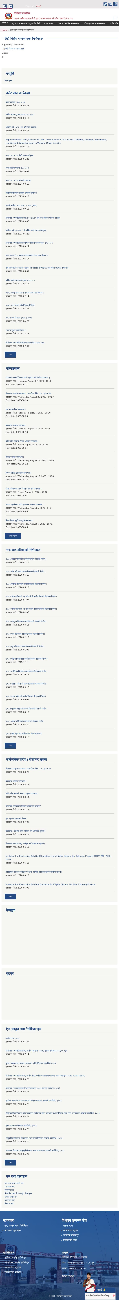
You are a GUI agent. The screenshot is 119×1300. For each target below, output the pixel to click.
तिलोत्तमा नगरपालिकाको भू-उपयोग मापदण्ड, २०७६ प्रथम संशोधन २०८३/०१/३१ (36, 1050)
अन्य (10, 354)
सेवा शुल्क (28, 1193)
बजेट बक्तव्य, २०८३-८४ (15, 102)
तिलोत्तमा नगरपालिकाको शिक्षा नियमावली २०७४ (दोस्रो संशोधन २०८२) (33, 1088)
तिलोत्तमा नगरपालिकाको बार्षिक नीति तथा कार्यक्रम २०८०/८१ (29, 243)
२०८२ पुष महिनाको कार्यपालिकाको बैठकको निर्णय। (25, 646)
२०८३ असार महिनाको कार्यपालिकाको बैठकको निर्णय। (26, 559)
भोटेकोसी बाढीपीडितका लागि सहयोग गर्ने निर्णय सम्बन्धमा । (28, 377)
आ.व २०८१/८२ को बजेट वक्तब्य (18, 180)
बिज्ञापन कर (9, 1203)
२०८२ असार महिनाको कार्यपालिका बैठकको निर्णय (24, 721)
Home (4, 30)
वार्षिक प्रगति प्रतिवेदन (15, 1257)
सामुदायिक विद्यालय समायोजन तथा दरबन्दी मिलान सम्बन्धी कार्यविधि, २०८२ (34, 1138)
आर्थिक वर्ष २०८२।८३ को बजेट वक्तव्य (21, 127)
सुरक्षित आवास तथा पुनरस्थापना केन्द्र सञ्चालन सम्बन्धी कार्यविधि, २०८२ (34, 1100)
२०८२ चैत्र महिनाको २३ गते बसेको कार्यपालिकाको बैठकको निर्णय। (31, 596)
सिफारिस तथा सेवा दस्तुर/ (15, 1193)
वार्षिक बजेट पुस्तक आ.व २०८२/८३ (19, 114)
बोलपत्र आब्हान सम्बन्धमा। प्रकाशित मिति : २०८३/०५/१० (23, 23)
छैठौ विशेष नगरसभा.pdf (14, 48)
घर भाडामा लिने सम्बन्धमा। (61, 23)
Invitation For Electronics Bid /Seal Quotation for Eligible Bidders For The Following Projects (50, 884)
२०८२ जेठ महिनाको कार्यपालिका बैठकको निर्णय (24, 733)
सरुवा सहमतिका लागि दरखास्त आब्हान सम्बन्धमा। (25, 504)
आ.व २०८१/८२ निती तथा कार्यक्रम (19, 155)
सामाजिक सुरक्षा (70, 1230)
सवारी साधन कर (11, 1197)
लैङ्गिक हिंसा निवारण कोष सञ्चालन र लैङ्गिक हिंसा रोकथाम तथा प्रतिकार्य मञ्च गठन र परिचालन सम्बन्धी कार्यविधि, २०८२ (53, 1113)
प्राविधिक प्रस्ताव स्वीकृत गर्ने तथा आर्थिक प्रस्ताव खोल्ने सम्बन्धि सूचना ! (34, 872)
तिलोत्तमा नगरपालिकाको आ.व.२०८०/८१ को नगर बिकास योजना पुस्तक (33, 218)
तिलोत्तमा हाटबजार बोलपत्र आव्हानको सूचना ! (23, 806)
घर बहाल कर (10, 1186)
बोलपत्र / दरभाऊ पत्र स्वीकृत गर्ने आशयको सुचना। (26, 831)
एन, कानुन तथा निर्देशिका (16, 1225)
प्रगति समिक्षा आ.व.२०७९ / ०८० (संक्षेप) (21, 205)
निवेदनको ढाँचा (70, 1240)
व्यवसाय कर (9, 1190)
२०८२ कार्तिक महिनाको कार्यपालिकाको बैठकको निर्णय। (27, 671)
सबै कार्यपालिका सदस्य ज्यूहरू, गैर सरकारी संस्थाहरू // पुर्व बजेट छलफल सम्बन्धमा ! (38, 268)
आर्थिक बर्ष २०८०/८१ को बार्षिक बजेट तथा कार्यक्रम (26, 230)
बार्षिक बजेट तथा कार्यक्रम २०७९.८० (20, 280)
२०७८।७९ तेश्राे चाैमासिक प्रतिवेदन (20, 305)
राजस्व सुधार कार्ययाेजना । (16, 330)
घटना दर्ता (68, 1225)
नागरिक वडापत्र (71, 1235)
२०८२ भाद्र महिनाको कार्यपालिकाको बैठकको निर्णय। (26, 696)
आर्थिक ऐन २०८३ (12, 1038)
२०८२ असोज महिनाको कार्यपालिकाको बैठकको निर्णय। (26, 684)
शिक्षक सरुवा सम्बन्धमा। (15, 457)
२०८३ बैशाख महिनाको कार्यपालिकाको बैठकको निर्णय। (26, 584)
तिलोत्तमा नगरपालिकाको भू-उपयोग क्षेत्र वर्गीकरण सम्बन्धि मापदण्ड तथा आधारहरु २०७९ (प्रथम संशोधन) (45, 1075)
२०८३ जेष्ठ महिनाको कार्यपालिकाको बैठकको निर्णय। (25, 571)
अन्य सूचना (13, 536)
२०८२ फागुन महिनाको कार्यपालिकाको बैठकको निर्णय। (26, 621)
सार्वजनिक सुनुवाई (12, 1267)
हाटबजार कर (10, 1200)
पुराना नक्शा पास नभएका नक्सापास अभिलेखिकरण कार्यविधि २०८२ (31, 1063)
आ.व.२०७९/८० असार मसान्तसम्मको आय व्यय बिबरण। (27, 255)
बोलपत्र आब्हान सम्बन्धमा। (87, 23)
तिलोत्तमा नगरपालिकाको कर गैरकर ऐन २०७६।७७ (25, 342)
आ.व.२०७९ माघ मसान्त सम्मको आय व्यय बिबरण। (25, 292)
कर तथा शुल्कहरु (12, 1230)
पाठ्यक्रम (8, 80)
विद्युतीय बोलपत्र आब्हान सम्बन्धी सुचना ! (21, 193)
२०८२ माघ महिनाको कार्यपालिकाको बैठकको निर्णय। (25, 634)
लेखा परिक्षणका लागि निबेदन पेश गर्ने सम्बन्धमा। (24, 488)
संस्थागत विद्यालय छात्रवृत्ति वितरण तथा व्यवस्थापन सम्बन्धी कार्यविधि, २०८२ (35, 1150)
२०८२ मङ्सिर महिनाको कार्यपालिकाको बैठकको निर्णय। (27, 659)
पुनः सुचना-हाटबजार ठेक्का (16, 818)
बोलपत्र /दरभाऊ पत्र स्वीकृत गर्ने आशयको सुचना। (25, 843)
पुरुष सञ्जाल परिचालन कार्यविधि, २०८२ (21, 1125)
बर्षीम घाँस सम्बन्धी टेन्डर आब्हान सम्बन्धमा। (22, 441)
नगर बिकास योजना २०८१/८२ (17, 168)
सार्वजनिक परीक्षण (12, 1272)
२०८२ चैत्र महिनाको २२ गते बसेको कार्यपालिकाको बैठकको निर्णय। (31, 609)
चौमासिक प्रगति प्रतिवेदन (16, 1262)
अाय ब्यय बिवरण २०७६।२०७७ (19, 317)
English (29, 6)
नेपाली (38, 6)
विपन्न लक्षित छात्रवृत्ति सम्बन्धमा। (18, 473)
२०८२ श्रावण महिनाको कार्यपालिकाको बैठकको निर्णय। (27, 708)
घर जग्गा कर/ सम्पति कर (14, 1183)
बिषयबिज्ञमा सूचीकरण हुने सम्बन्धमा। (19, 520)
